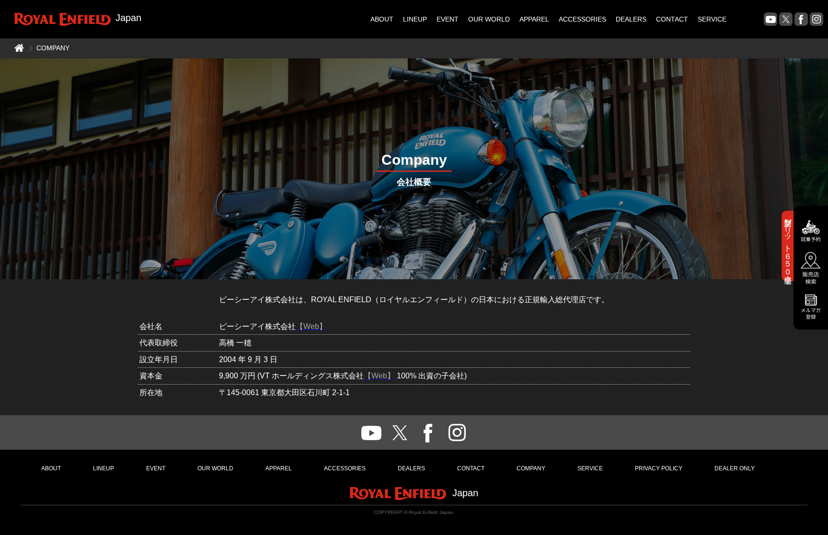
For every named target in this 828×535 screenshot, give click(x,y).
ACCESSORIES (582, 19)
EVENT (448, 19)
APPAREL (534, 19)
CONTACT (672, 19)
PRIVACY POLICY (658, 468)
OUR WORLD (489, 19)
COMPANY (531, 468)
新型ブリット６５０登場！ (788, 245)
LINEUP (415, 19)
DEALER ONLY (734, 468)
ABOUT (381, 19)
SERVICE (712, 19)
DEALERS (631, 19)
